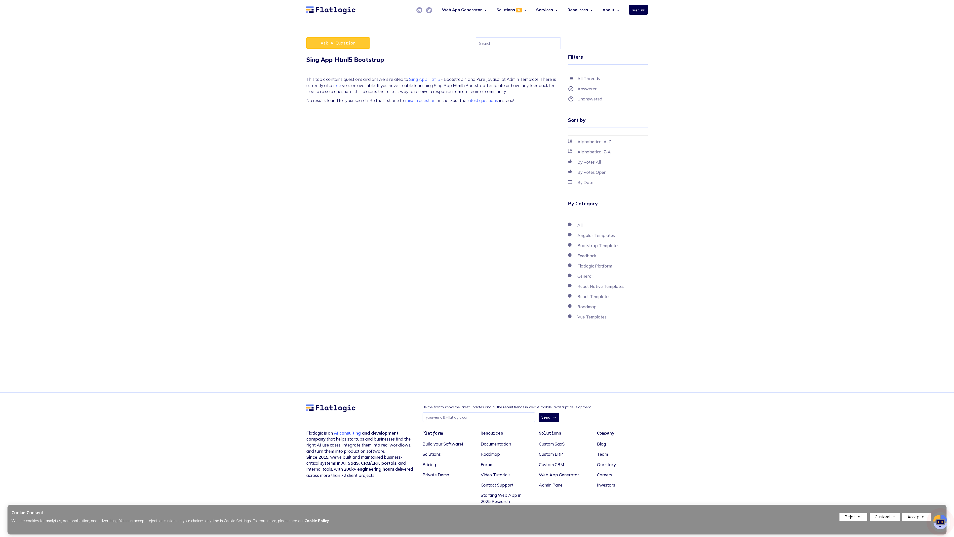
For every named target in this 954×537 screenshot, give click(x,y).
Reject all (853, 516)
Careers (604, 474)
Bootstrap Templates (598, 245)
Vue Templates (591, 316)
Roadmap (586, 306)
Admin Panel (551, 485)
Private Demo (436, 474)
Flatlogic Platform (594, 265)
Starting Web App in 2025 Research (501, 498)
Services (544, 9)
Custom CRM (551, 464)
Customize (885, 516)
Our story (606, 464)
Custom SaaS (552, 444)
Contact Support (497, 485)
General (585, 276)
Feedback (586, 255)
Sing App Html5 (424, 79)
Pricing (429, 464)
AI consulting (347, 433)
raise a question (420, 100)
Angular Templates (596, 235)
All (580, 225)
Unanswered (589, 98)
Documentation (496, 444)
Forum (487, 464)
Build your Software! (443, 444)
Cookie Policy (317, 520)
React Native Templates (600, 286)
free (337, 85)
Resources (577, 9)
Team (602, 454)
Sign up (638, 10)
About (608, 9)
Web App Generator (559, 474)
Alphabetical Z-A (594, 151)
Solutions (505, 9)
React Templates (593, 296)
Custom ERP (551, 454)
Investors (606, 485)
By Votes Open (591, 172)
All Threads (588, 78)
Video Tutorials (496, 474)
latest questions (482, 100)
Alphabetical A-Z (594, 141)
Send (545, 417)
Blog (601, 444)
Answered (587, 88)
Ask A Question (338, 43)
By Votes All (589, 162)
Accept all (916, 516)
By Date (585, 182)
